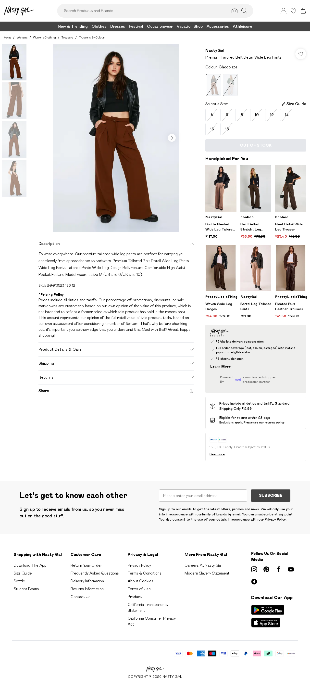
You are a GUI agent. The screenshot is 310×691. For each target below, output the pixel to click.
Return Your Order (86, 565)
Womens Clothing (44, 37)
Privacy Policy (139, 565)
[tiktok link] (254, 582)
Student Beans (26, 589)
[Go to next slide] (172, 138)
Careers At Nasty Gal (203, 565)
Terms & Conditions (144, 573)
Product (135, 597)
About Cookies (140, 581)
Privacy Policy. (275, 519)
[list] (116, 138)
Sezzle (19, 581)
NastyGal (214, 50)
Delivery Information (87, 581)
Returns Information (87, 589)
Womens (22, 37)
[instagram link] (254, 569)
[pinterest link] (266, 569)
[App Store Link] (267, 616)
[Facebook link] (279, 569)
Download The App (30, 565)
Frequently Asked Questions (95, 573)
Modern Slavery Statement (207, 573)
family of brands (214, 514)
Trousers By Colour (92, 37)
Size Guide (23, 573)
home (7, 37)
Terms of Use (139, 589)
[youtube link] (291, 569)
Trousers (67, 37)
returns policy (275, 422)
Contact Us (80, 597)
